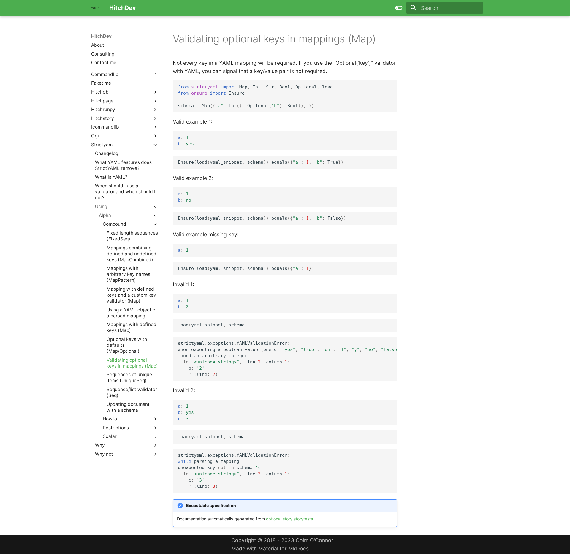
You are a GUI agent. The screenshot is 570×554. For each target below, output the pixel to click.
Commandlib (104, 74)
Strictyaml (102, 145)
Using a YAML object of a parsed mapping (132, 312)
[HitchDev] (95, 7)
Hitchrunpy (103, 109)
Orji (95, 136)
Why (100, 445)
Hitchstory (102, 118)
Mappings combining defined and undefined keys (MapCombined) (131, 253)
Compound (114, 224)
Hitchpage (102, 100)
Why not (104, 454)
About (97, 45)
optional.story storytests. (290, 518)
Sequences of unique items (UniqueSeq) (129, 377)
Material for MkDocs (283, 548)
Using (101, 206)
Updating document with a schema (128, 407)
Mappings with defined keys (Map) (131, 327)
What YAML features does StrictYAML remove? (123, 165)
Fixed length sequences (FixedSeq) (132, 236)
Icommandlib (105, 127)
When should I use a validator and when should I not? (125, 191)
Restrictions (116, 427)
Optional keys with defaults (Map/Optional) (127, 345)
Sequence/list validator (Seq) (132, 392)
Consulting (102, 53)
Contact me (103, 62)
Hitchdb (100, 92)
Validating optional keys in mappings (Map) (132, 362)
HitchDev (101, 36)
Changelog (106, 153)
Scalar (110, 436)
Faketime (101, 83)
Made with (282, 544)
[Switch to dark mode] (398, 7)
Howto (110, 419)
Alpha (105, 215)
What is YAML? (111, 177)
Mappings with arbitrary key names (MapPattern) (128, 274)
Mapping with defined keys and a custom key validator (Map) (131, 295)
